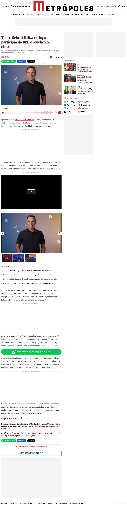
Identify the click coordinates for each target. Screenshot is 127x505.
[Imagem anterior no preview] (2, 233)
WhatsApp (71, 102)
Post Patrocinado (61, 503)
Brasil (39, 14)
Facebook (71, 105)
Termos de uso (40, 503)
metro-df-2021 (24, 446)
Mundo (58, 14)
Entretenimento (68, 14)
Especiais (110, 14)
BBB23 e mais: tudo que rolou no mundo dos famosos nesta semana (27, 271)
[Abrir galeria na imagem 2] (18, 258)
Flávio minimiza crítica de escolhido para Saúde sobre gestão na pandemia (84, 68)
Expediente (13, 503)
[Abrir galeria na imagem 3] (30, 258)
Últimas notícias (18, 14)
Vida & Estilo (79, 14)
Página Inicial (4, 28)
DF (44, 14)
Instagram (85, 105)
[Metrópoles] (63, 6)
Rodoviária (33, 446)
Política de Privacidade (27, 503)
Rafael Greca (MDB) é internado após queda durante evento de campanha (85, 90)
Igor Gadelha (80, 75)
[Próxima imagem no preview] (60, 233)
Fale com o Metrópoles (76, 503)
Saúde (88, 14)
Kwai (83, 112)
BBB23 (17, 120)
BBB (21, 28)
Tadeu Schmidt (27, 120)
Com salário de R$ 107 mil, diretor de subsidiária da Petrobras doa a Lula (84, 79)
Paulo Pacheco (5, 56)
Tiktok (70, 112)
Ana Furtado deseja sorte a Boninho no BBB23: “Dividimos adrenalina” (28, 283)
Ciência (94, 14)
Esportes (102, 14)
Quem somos (3, 503)
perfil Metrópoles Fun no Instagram (20, 436)
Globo (27, 123)
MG (52, 14)
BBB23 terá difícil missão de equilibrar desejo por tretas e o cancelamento (30, 279)
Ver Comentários (31, 453)
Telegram (85, 102)
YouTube (84, 108)
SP (48, 14)
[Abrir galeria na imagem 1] (31, 233)
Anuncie (50, 503)
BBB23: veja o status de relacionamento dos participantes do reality (27, 275)
